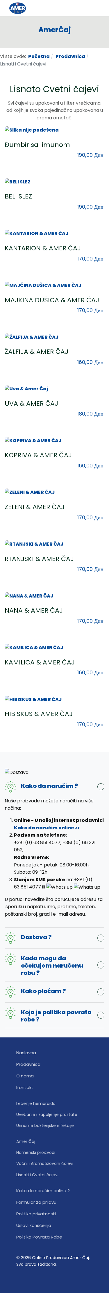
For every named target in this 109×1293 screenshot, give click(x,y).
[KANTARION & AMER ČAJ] (36, 233)
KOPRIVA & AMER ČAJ (38, 455)
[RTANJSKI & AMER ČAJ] (34, 543)
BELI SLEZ (18, 196)
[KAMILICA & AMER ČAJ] (34, 647)
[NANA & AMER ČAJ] (29, 595)
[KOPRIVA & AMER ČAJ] (33, 440)
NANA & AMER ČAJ (34, 610)
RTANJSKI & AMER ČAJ (39, 558)
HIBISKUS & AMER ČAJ (39, 713)
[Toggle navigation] (97, 8)
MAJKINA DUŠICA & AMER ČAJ (52, 300)
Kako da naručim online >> (47, 827)
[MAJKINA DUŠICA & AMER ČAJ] (43, 285)
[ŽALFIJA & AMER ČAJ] (31, 337)
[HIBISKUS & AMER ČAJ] (33, 699)
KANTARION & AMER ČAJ (43, 248)
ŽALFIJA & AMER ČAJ (36, 351)
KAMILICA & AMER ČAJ (40, 662)
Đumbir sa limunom (37, 144)
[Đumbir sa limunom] (32, 129)
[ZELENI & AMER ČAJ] (30, 492)
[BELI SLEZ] (18, 181)
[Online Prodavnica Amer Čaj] (29, 8)
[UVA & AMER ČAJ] (26, 388)
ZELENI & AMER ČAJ (35, 506)
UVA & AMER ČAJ (31, 403)
